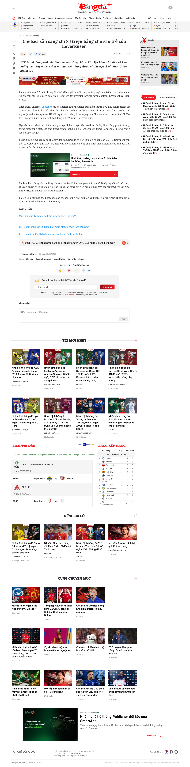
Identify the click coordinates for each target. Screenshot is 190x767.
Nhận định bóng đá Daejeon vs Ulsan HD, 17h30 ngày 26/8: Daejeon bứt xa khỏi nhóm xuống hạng (88, 374)
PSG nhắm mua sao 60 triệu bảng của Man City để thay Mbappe (54, 226)
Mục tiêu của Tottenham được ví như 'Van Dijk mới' (47, 216)
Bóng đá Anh (165, 18)
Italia (98, 18)
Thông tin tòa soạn (18, 763)
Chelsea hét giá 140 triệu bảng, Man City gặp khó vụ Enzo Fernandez (90, 691)
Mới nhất (152, 18)
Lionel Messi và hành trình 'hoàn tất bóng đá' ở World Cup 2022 (150, 51)
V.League (16, 454)
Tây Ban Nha (80, 18)
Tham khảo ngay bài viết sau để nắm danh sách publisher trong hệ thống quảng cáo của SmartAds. (121, 726)
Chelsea (29, 259)
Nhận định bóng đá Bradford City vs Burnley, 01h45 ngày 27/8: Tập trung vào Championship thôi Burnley (58, 422)
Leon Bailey (59, 259)
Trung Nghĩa (28, 254)
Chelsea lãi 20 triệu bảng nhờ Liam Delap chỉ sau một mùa (90, 608)
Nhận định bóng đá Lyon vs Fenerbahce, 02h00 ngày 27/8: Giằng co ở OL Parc (26, 421)
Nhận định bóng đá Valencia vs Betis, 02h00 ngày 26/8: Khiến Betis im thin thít (160, 139)
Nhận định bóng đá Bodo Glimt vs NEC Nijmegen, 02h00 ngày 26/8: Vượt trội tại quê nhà (26, 548)
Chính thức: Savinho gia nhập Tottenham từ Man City (121, 691)
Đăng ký (107, 286)
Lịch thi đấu (24, 445)
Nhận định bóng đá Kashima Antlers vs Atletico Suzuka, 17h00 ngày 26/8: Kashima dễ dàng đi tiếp (57, 374)
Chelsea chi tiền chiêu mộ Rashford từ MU (90, 649)
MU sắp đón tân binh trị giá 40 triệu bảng (121, 545)
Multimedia (130, 18)
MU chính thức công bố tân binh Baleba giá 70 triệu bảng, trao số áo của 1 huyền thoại (24, 652)
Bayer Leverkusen (76, 259)
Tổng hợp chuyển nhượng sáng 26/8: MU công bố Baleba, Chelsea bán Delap (58, 610)
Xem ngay (76, 174)
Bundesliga (93, 454)
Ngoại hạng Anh (64, 454)
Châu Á (79, 385)
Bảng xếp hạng (112, 445)
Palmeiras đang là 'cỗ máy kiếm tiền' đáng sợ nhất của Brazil (24, 691)
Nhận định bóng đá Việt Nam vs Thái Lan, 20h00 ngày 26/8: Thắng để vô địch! (89, 548)
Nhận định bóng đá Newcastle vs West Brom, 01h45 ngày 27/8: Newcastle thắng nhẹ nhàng (122, 374)
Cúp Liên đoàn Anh (116, 385)
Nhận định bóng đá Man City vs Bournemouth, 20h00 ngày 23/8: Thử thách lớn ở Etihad (159, 106)
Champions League (63, 18)
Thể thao (107, 18)
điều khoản (69, 294)
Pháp (91, 18)
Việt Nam (32, 18)
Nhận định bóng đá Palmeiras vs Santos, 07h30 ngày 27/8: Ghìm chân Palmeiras (121, 421)
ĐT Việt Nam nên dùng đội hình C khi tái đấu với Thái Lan (57, 546)
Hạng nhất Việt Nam (46, 454)
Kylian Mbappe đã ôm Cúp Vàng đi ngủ (150, 63)
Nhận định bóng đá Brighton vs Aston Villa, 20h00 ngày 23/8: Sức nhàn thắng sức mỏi (159, 117)
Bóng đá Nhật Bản (52, 385)
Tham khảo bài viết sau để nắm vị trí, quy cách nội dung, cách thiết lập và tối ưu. (93, 166)
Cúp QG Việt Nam (28, 454)
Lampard (47, 106)
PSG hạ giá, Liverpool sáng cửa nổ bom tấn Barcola (120, 650)
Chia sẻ (41, 54)
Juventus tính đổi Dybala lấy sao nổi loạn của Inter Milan (51, 234)
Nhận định (118, 18)
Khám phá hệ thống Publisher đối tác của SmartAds (113, 718)
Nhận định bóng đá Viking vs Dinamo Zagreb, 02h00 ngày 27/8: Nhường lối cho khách (87, 422)
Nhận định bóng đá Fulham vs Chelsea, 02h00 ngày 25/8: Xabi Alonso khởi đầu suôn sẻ (158, 128)
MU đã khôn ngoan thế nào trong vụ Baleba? (24, 607)
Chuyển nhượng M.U (117, 550)
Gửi (123, 319)
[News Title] (14, 68)
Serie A (84, 454)
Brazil (111, 430)
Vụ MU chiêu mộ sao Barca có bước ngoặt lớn (57, 649)
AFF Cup (21, 18)
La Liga (76, 454)
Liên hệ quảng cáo (34, 763)
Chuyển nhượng (46, 18)
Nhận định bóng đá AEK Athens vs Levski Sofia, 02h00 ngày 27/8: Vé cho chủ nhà (25, 372)
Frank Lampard (43, 259)
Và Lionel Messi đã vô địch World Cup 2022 (149, 77)
